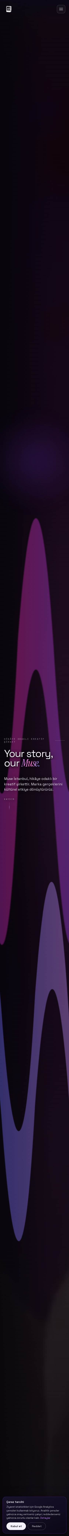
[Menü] (61, 9)
